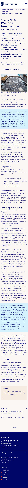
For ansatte (4, 459)
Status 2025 (5, 409)
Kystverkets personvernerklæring (9, 457)
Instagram (5, 474)
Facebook (5, 472)
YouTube (5, 479)
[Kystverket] (9, 4)
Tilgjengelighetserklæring (7, 461)
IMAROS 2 (6, 389)
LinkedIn (5, 477)
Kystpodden (6, 470)
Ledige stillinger (5, 462)
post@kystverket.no (6, 443)
